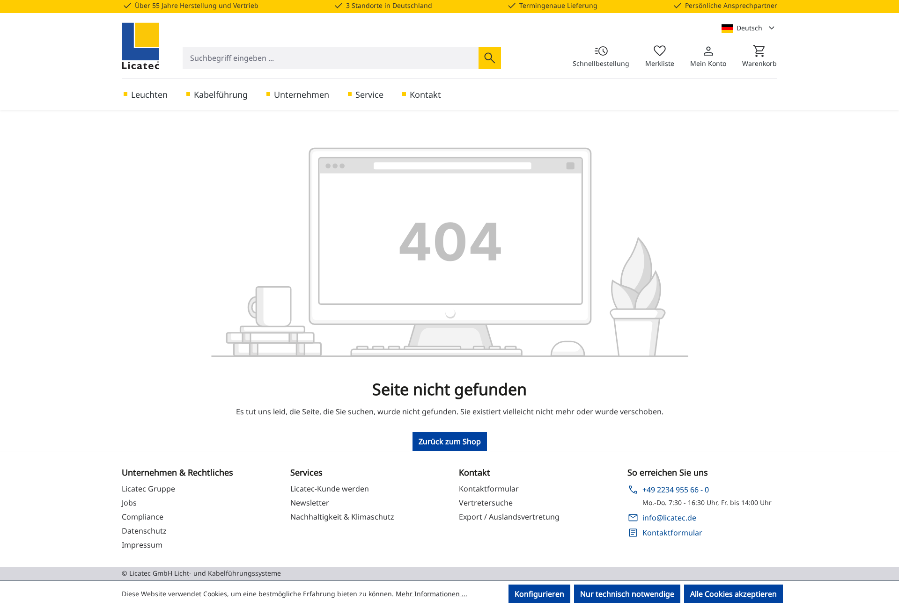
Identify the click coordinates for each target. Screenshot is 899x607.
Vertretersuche (486, 503)
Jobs (129, 503)
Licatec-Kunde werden (329, 489)
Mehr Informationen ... (431, 593)
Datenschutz (144, 531)
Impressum (142, 545)
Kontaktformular (489, 489)
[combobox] (331, 58)
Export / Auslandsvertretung (509, 517)
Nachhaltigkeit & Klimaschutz (342, 517)
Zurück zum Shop (450, 441)
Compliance (142, 517)
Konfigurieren (539, 594)
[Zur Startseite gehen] (140, 45)
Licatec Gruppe (148, 489)
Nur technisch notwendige (627, 594)
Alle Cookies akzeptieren (733, 594)
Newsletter (309, 503)
